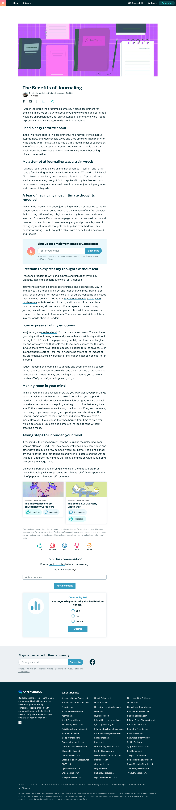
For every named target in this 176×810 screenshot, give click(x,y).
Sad (62, 547)
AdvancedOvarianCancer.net (75, 702)
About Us (23, 784)
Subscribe (167, 3)
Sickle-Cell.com (134, 742)
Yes (78, 610)
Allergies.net (68, 707)
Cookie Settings (118, 784)
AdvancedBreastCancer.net (75, 698)
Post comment (64, 585)
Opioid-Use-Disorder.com (139, 707)
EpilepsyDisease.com (72, 777)
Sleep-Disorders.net (136, 755)
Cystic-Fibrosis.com (71, 768)
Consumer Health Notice (73, 784)
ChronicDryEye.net (71, 751)
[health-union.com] (30, 692)
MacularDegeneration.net (106, 746)
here (24, 538)
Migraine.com (100, 768)
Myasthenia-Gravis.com (105, 777)
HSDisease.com (102, 715)
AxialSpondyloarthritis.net (74, 729)
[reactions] (53, 101)
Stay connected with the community (43, 655)
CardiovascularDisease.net (74, 746)
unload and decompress (79, 286)
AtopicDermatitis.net (72, 720)
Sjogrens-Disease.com (138, 746)
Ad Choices (24, 788)
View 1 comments (63, 569)
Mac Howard (37, 93)
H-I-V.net (98, 711)
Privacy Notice (92, 256)
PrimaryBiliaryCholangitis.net (141, 720)
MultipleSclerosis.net (104, 773)
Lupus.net (99, 742)
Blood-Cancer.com (71, 737)
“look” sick (40, 340)
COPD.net (66, 764)
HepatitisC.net (101, 702)
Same (88, 547)
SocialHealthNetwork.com (140, 759)
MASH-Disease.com (104, 751)
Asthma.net (67, 715)
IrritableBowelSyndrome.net (107, 733)
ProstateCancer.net (136, 724)
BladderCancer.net (70, 733)
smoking (82, 138)
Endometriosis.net (70, 773)
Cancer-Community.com (73, 742)
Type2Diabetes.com (137, 773)
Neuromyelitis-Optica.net (139, 698)
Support (51, 547)
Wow (75, 547)
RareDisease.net (135, 733)
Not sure (80, 621)
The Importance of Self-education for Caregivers (39, 505)
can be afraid (49, 332)
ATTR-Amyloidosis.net (72, 724)
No (77, 616)
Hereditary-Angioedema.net (107, 707)
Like (38, 547)
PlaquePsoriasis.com (137, 715)
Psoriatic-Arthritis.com (138, 729)
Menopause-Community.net (107, 755)
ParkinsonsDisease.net (138, 711)
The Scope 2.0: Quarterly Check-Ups (82, 505)
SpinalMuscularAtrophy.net (140, 764)
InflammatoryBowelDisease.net (109, 729)
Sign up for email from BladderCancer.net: (67, 243)
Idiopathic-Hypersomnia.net (107, 720)
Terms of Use (46, 259)
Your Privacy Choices (97, 784)
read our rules (57, 564)
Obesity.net (132, 702)
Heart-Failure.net (102, 698)
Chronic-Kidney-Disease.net (75, 759)
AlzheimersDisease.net (72, 711)
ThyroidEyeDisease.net (138, 768)
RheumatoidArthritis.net (138, 737)
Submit (78, 628)
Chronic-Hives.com (71, 755)
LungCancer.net (102, 737)
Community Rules (136, 784)
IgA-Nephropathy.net (104, 724)
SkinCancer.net (134, 751)
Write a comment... (35, 577)
